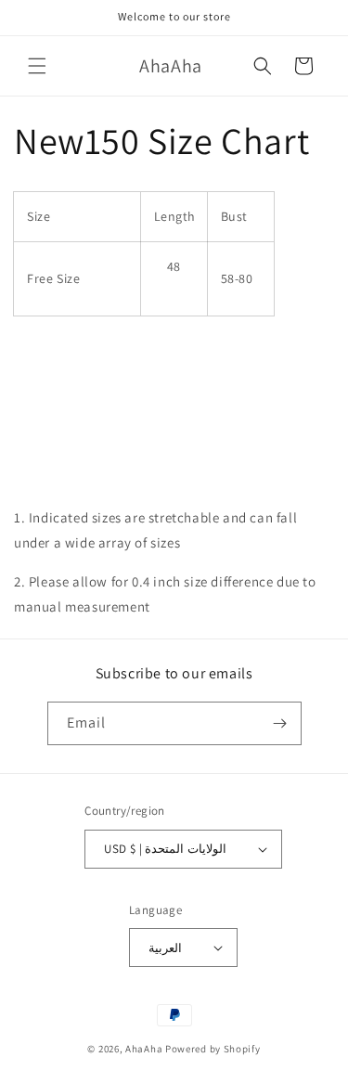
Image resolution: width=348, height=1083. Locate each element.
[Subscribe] (280, 723)
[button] (37, 65)
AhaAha (143, 1048)
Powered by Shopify (213, 1048)
